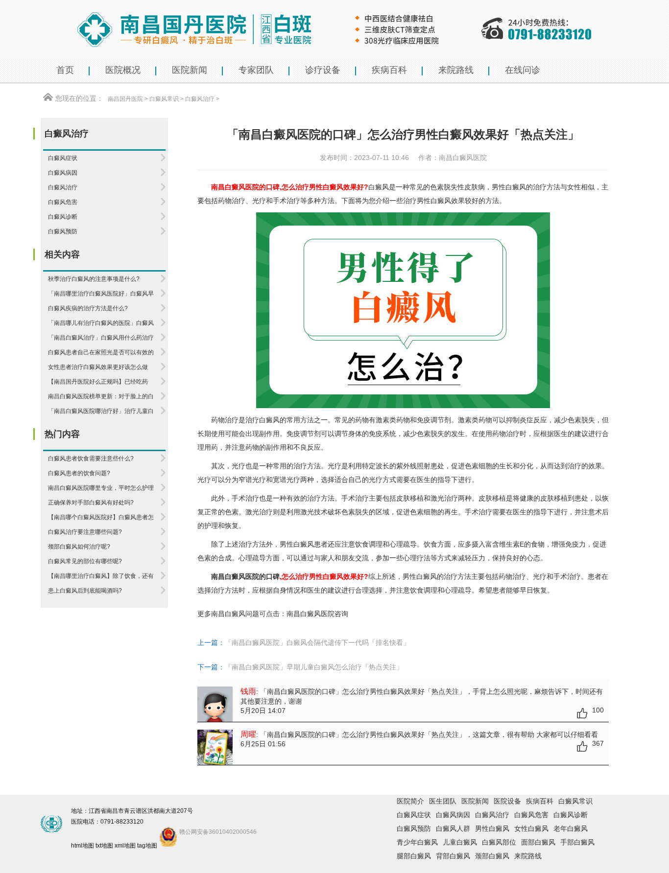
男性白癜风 (492, 828)
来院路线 (528, 856)
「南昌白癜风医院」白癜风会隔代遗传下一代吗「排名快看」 (317, 642)
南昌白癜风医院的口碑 (245, 576)
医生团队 (442, 801)
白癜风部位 (499, 842)
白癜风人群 (453, 828)
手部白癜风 (577, 842)
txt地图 (104, 845)
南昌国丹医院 (125, 98)
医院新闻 (475, 801)
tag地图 (147, 845)
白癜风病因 (453, 815)
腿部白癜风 (414, 856)
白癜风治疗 (200, 98)
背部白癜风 (453, 856)
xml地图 (125, 845)
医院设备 (507, 801)
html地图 (82, 845)
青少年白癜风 (417, 842)
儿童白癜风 (460, 842)
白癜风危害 (531, 815)
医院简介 (410, 801)
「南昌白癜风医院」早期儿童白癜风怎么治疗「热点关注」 (314, 667)
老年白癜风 (570, 828)
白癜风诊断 (570, 815)
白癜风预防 (414, 828)
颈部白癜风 (492, 856)
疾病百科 (539, 801)
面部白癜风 (538, 842)
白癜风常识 (164, 98)
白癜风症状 (414, 815)
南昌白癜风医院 (310, 614)
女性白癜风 (531, 828)
